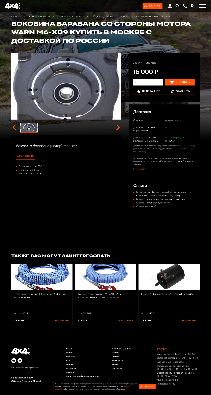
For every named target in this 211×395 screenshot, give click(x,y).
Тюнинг (115, 357)
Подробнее (140, 169)
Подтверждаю (147, 386)
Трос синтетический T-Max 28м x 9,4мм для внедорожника (40, 295)
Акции (115, 365)
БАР (68, 361)
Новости (70, 357)
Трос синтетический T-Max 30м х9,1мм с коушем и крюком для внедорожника (101, 295)
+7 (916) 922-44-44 (189, 358)
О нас (69, 349)
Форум (69, 353)
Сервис (115, 353)
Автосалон (117, 361)
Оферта (70, 372)
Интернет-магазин (38, 17)
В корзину (62, 320)
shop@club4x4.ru (166, 384)
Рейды (69, 365)
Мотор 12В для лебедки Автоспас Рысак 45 (167, 294)
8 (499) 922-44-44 (184, 354)
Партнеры (117, 368)
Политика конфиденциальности (83, 376)
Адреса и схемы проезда (170, 362)
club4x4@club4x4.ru (168, 380)
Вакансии (71, 368)
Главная (16, 17)
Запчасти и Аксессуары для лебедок (78, 17)
